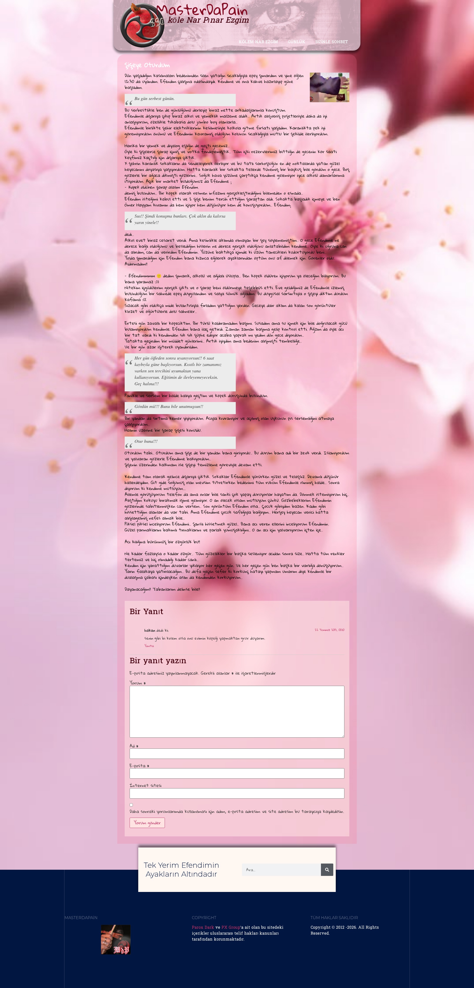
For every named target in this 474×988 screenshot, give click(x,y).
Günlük (296, 42)
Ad (134, 746)
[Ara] (327, 870)
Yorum (138, 683)
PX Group (230, 928)
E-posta (139, 766)
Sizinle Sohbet (331, 42)
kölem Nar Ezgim (258, 42)
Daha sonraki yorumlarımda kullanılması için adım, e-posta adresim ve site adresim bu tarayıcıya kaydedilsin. (237, 811)
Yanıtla (149, 645)
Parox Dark (203, 928)
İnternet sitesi (145, 785)
